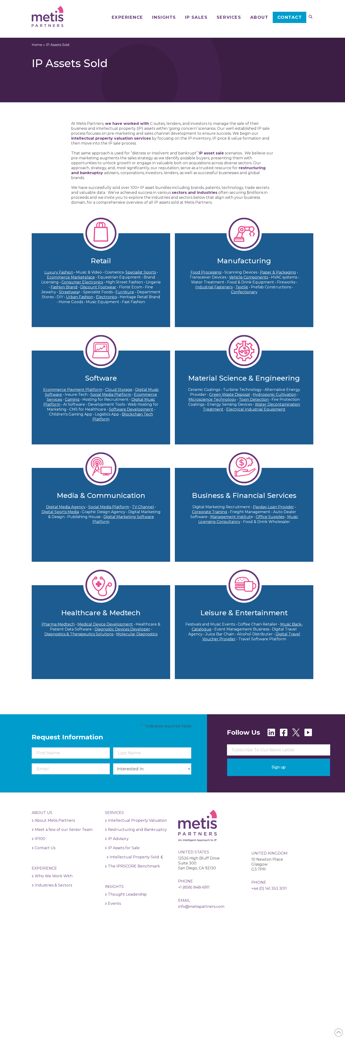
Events (114, 903)
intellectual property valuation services (111, 138)
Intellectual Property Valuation (137, 820)
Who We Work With (54, 876)
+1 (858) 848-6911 (194, 887)
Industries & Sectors (53, 885)
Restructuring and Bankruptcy (137, 829)
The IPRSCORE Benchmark (134, 866)
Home (37, 45)
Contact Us (45, 848)
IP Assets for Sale (124, 848)
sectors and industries (194, 192)
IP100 (40, 839)
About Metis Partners (55, 820)
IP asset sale (211, 153)
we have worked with (127, 123)
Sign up (279, 767)
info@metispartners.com (201, 906)
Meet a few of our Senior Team (63, 829)
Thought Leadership (127, 894)
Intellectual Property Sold (134, 857)
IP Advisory (118, 839)
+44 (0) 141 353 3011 (269, 888)
